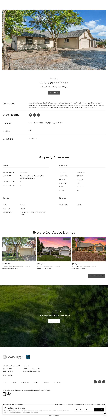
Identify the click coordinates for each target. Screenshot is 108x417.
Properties (14, 382)
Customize (88, 409)
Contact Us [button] (54, 321)
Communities (25, 382)
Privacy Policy (100, 405)
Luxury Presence (17, 405)
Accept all (99, 409)
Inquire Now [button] (54, 92)
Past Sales (46, 382)
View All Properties (96, 276)
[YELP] (103, 381)
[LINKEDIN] (99, 381)
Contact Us (57, 382)
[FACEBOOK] (95, 381)
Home (4, 382)
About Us (36, 382)
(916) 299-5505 (7, 369)
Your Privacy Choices (54, 415)
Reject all (78, 409)
